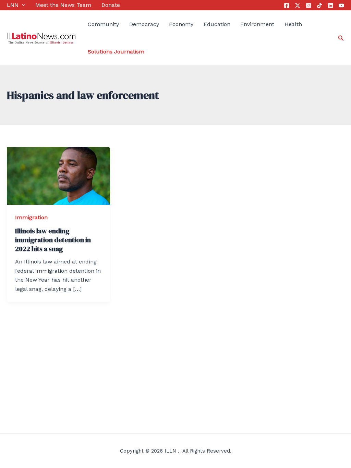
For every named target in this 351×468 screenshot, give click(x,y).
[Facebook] (286, 5)
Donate (110, 5)
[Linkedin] (330, 5)
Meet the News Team (63, 5)
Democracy (144, 24)
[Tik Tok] (319, 5)
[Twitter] (297, 5)
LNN (13, 5)
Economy (181, 24)
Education (217, 24)
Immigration (31, 217)
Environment (257, 24)
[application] (22, 5)
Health (293, 24)
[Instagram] (308, 5)
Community (103, 24)
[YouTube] (341, 5)
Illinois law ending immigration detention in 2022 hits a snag (53, 240)
